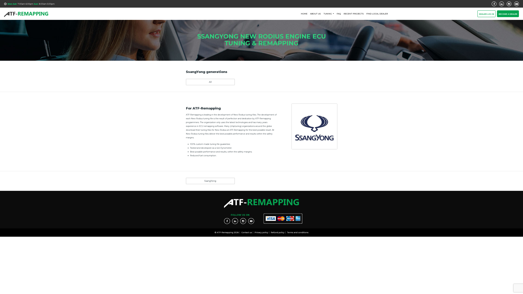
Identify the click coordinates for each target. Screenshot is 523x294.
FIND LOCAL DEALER (377, 14)
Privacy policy (261, 232)
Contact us (246, 232)
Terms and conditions (297, 232)
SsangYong (210, 181)
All (210, 82)
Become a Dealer (508, 14)
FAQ (339, 14)
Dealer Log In (486, 14)
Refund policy (277, 232)
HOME (304, 14)
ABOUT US (315, 14)
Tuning (327, 14)
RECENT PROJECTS (354, 14)
